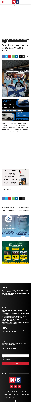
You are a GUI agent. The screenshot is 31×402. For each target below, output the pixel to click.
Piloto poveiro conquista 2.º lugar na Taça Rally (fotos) (15, 296)
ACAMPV (7, 189)
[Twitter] (6, 56)
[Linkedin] (16, 56)
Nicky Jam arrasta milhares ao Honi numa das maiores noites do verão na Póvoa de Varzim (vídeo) (14, 317)
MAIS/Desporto (10, 40)
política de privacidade (20, 357)
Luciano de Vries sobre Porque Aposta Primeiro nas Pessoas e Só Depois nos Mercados (14, 334)
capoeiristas (19, 189)
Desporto (14, 39)
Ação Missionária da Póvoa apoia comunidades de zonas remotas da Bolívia (8, 209)
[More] (27, 56)
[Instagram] (15, 386)
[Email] (20, 56)
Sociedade (3, 42)
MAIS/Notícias (17, 40)
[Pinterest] (9, 56)
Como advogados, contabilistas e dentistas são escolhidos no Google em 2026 (13, 331)
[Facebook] (3, 56)
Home (3, 5)
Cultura (15, 5)
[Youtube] (19, 386)
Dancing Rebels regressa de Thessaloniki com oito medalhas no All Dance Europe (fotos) (13, 303)
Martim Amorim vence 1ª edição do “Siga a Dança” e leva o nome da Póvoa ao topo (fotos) (15, 291)
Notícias (18, 39)
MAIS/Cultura (4, 40)
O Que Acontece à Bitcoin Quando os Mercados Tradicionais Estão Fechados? (12, 338)
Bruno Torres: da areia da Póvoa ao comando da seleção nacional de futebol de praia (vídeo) (15, 323)
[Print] (23, 56)
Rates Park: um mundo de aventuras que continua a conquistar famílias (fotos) (14, 344)
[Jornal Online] (15, 2)
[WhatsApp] (13, 56)
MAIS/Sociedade (23, 40)
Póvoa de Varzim (9, 5)
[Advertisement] (15, 22)
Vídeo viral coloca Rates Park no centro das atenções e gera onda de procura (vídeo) (15, 320)
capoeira (13, 189)
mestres (25, 189)
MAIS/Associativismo (24, 39)
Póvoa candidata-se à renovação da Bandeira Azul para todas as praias (22, 209)
